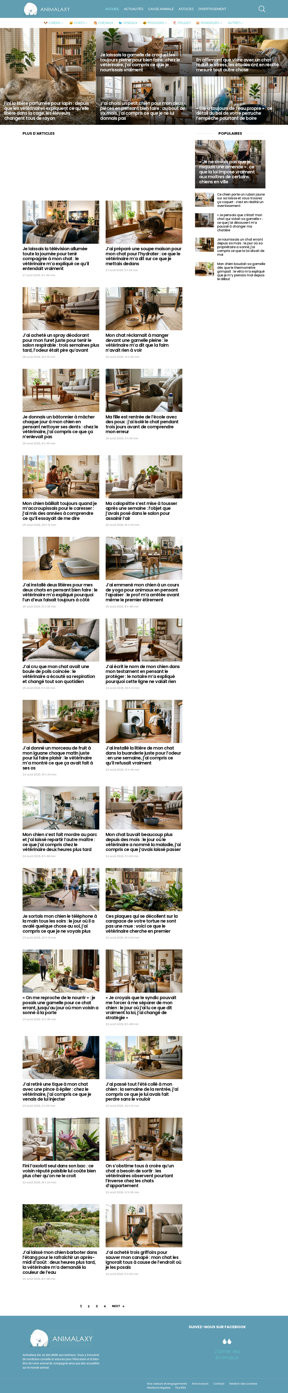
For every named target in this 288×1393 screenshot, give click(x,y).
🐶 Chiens (52, 23)
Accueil (112, 9)
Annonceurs (200, 1383)
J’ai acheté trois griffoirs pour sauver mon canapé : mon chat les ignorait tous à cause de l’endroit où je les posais (143, 1259)
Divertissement (212, 9)
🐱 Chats (77, 23)
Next (116, 1306)
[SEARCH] (262, 9)
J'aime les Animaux (227, 1354)
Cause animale (161, 9)
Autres (234, 23)
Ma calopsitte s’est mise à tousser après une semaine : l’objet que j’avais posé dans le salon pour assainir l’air (141, 510)
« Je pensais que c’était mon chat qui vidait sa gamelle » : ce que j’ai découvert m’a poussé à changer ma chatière (240, 222)
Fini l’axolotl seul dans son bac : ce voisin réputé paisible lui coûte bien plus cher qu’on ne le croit (59, 1171)
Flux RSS (180, 1387)
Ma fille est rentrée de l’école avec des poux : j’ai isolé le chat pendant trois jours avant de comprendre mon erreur (142, 424)
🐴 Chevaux (103, 23)
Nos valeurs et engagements (167, 1383)
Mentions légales (159, 1387)
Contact (218, 1383)
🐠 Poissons (153, 23)
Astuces (186, 9)
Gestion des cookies (243, 1383)
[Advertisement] (102, 169)
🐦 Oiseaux (127, 23)
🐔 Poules (182, 23)
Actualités (133, 9)
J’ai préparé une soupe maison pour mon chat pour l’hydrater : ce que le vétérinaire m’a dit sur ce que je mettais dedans (143, 256)
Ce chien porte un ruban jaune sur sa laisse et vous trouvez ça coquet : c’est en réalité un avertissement (241, 200)
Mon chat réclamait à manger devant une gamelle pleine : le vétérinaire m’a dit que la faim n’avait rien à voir (137, 342)
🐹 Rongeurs (207, 23)
